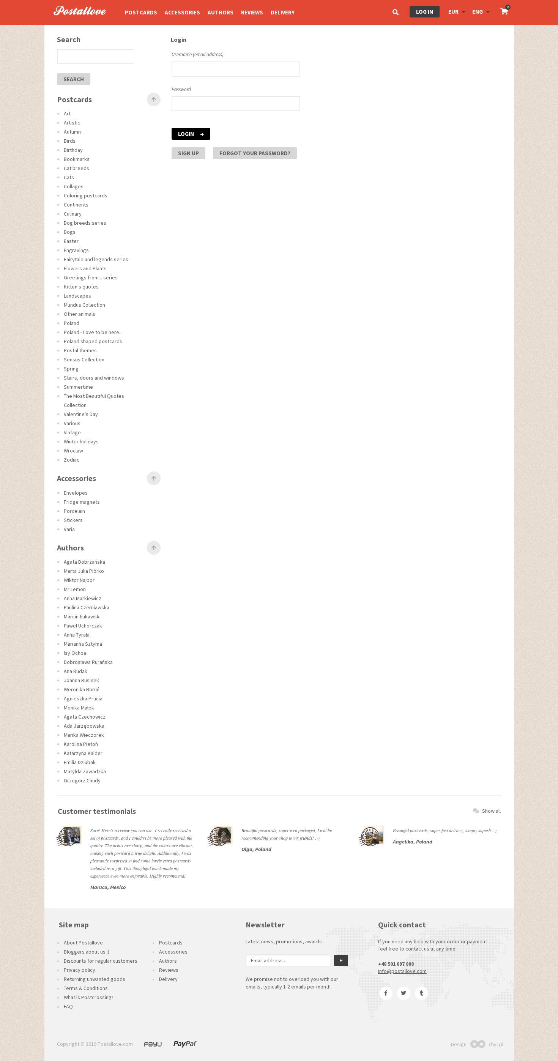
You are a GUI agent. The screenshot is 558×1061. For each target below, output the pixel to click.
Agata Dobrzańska (84, 561)
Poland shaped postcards (93, 341)
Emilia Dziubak (80, 762)
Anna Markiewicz (82, 598)
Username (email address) (198, 54)
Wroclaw (73, 450)
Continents (76, 204)
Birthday (73, 150)
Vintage (72, 432)
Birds (70, 140)
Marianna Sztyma (83, 643)
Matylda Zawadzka (85, 771)
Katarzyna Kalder (83, 753)
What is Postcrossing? (88, 997)
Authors (220, 12)
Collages (74, 186)
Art (67, 113)
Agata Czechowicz (85, 716)
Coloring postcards (85, 195)
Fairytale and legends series (96, 259)
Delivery (283, 12)
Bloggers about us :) (86, 951)
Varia (69, 529)
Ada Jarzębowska (84, 725)
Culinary (73, 213)
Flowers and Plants (85, 268)
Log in (424, 11)
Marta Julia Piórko (84, 571)
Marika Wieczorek (84, 735)
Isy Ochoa (75, 653)
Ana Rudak (75, 671)
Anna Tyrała (77, 634)
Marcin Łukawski (82, 616)
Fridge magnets (82, 501)
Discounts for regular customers (100, 960)
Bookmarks (77, 159)
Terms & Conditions (86, 988)
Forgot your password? (254, 153)
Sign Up (188, 153)
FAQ (68, 1006)
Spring (71, 368)
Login (186, 133)
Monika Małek (79, 707)
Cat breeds (76, 168)
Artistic (72, 122)
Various (72, 423)
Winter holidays (81, 441)
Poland (71, 323)
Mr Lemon (75, 589)
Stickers (73, 520)
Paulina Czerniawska (86, 607)
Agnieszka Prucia (83, 698)
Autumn (72, 131)
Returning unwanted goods (94, 979)
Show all (491, 810)
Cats (69, 177)
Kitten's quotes (81, 286)
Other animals (79, 314)
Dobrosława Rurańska (88, 662)
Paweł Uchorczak (83, 625)
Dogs (70, 232)
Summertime (78, 386)
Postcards (141, 12)
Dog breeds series (85, 222)
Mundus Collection (84, 304)
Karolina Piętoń (81, 744)
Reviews (252, 12)
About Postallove (83, 942)
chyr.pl (496, 1044)
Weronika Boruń (81, 689)
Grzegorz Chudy (82, 780)
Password (181, 89)
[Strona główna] (76, 23)
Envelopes (76, 492)
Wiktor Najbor (79, 580)
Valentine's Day (81, 414)
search (73, 79)
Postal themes (80, 350)
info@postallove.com (402, 971)
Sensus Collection (84, 359)
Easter (71, 241)
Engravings (76, 250)
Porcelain (74, 511)
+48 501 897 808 (396, 963)
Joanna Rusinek (81, 680)
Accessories (182, 12)
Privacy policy (79, 969)
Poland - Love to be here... (93, 332)
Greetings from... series (91, 277)
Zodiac (71, 459)
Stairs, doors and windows (94, 377)
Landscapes (77, 295)
